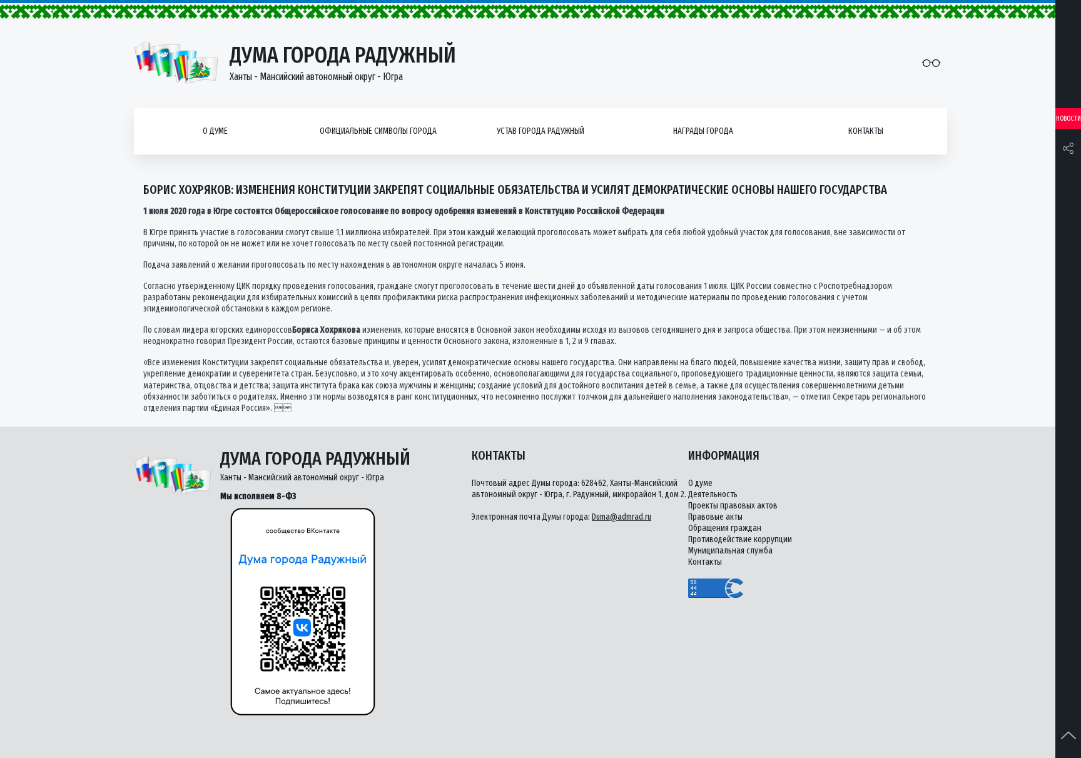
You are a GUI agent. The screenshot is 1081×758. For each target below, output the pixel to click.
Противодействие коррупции (740, 539)
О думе (215, 131)
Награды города (703, 131)
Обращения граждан (724, 528)
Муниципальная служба (730, 550)
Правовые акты (715, 517)
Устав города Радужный (540, 131)
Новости (1068, 118)
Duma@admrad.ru (621, 517)
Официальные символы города (378, 131)
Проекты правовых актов (733, 505)
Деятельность (713, 494)
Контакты (865, 131)
